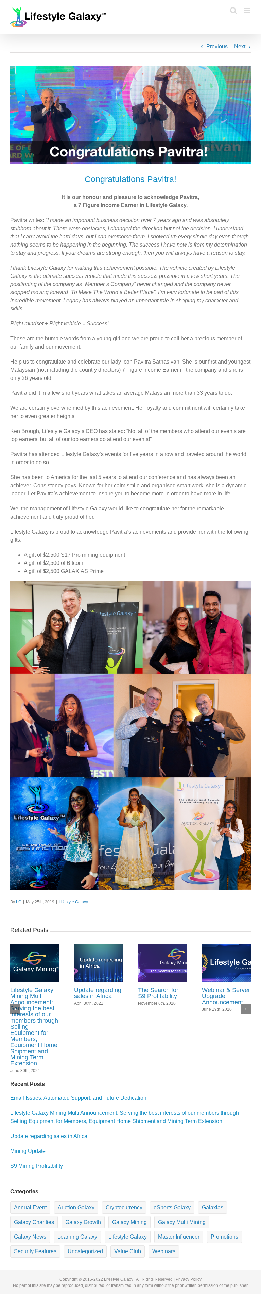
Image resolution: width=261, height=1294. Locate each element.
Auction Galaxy (76, 1207)
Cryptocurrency (124, 1207)
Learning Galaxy (77, 1237)
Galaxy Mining (129, 1222)
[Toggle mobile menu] (247, 10)
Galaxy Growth (83, 1222)
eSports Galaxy (172, 1207)
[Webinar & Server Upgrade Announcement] (226, 962)
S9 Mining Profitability (36, 1166)
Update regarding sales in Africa (97, 993)
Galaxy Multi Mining (182, 1222)
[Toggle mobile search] (233, 10)
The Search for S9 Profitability (158, 993)
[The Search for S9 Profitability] (162, 962)
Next (239, 46)
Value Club (127, 1251)
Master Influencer (178, 1237)
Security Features (35, 1251)
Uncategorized (85, 1251)
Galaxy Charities (34, 1222)
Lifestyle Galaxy (73, 902)
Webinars (163, 1251)
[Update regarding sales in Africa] (98, 962)
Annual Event (30, 1207)
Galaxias (212, 1207)
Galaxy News (30, 1237)
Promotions (224, 1237)
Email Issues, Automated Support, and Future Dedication (78, 1098)
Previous (217, 46)
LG (18, 902)
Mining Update (28, 1151)
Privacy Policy (189, 1279)
